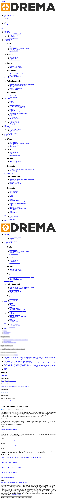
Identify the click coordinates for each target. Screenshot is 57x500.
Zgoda (3, 409)
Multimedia (12, 36)
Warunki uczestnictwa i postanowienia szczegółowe (22, 73)
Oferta (25, 357)
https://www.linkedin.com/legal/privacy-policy (11, 445)
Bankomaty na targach (15, 111)
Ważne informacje (15, 359)
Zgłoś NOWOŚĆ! (14, 51)
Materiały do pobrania (15, 122)
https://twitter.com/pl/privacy (7, 477)
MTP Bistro (12, 110)
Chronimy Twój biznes (41, 357)
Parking (11, 103)
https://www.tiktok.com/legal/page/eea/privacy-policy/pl (14, 482)
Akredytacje (12, 123)
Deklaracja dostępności (15, 118)
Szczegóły (10, 409)
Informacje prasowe (14, 121)
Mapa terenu (12, 102)
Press (5, 119)
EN (7, 18)
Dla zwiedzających (14, 95)
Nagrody (33, 357)
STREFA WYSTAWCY (9, 15)
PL (4, 16)
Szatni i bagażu (13, 97)
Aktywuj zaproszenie (14, 86)
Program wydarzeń (8, 39)
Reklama (29, 357)
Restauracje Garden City (15, 105)
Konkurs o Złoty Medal (15, 66)
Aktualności (6, 31)
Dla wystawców (13, 75)
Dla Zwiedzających (8, 77)
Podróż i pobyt (7, 98)
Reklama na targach (14, 57)
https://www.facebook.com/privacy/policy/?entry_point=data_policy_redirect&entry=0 (21, 457)
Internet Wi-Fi (13, 114)
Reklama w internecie (15, 60)
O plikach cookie (19, 409)
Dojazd (11, 99)
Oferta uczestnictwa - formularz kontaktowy (20, 48)
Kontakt (5, 125)
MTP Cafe (12, 109)
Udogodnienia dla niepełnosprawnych (18, 113)
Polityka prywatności (16, 494)
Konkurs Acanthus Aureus (16, 67)
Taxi (11, 115)
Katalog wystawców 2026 (16, 88)
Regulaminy (50, 357)
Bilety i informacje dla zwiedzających (18, 85)
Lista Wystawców (14, 89)
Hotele (11, 101)
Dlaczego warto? (13, 47)
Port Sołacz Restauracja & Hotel (17, 106)
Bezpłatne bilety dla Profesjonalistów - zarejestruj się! (22, 84)
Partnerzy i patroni (14, 38)
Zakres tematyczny (14, 35)
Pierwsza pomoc (13, 117)
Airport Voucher (45, 366)
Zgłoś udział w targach (15, 49)
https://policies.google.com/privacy (9, 429)
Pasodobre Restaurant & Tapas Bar (18, 107)
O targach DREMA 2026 (15, 34)
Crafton (11, 400)
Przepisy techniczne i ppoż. (16, 76)
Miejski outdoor (13, 58)
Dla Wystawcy (7, 40)
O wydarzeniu (7, 32)
